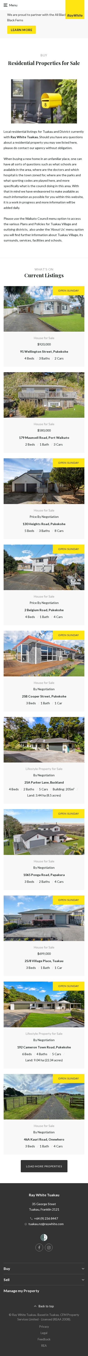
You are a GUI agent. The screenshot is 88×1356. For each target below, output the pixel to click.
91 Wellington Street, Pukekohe (44, 351)
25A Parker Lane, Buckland (44, 782)
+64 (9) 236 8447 (46, 1218)
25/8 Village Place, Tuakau (44, 961)
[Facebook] (39, 1247)
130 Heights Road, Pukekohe (44, 524)
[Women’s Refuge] (44, 1238)
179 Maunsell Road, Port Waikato (44, 437)
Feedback (44, 1339)
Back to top (46, 1306)
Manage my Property (21, 1290)
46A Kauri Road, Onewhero (44, 1139)
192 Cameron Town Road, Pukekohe (44, 1047)
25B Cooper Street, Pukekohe (44, 696)
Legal (44, 1333)
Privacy (44, 1326)
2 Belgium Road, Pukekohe (44, 610)
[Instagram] (49, 1247)
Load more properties (44, 1166)
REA (44, 1345)
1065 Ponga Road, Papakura (44, 875)
